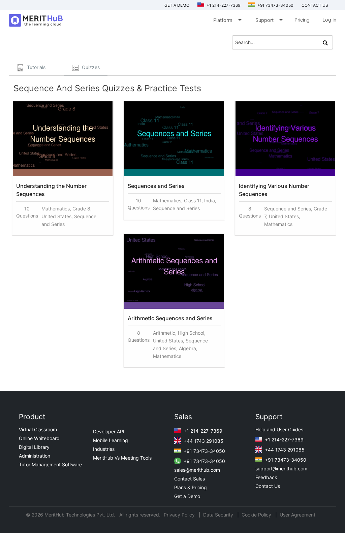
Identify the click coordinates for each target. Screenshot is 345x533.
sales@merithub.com (197, 470)
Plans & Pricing (190, 487)
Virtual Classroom (38, 429)
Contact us (315, 5)
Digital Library (34, 447)
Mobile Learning (110, 440)
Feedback (266, 477)
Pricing (302, 20)
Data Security (218, 515)
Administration (34, 456)
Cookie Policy (256, 515)
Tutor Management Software (50, 464)
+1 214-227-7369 (223, 5)
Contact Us (267, 486)
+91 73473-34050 (274, 5)
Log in (329, 20)
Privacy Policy (180, 515)
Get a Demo (176, 5)
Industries (104, 449)
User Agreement (297, 515)
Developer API (108, 431)
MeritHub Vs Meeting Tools (122, 458)
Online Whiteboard (39, 438)
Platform (227, 20)
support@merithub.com (281, 468)
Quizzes (90, 67)
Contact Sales (189, 478)
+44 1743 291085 (202, 441)
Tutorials (35, 67)
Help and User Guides (279, 429)
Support (268, 20)
